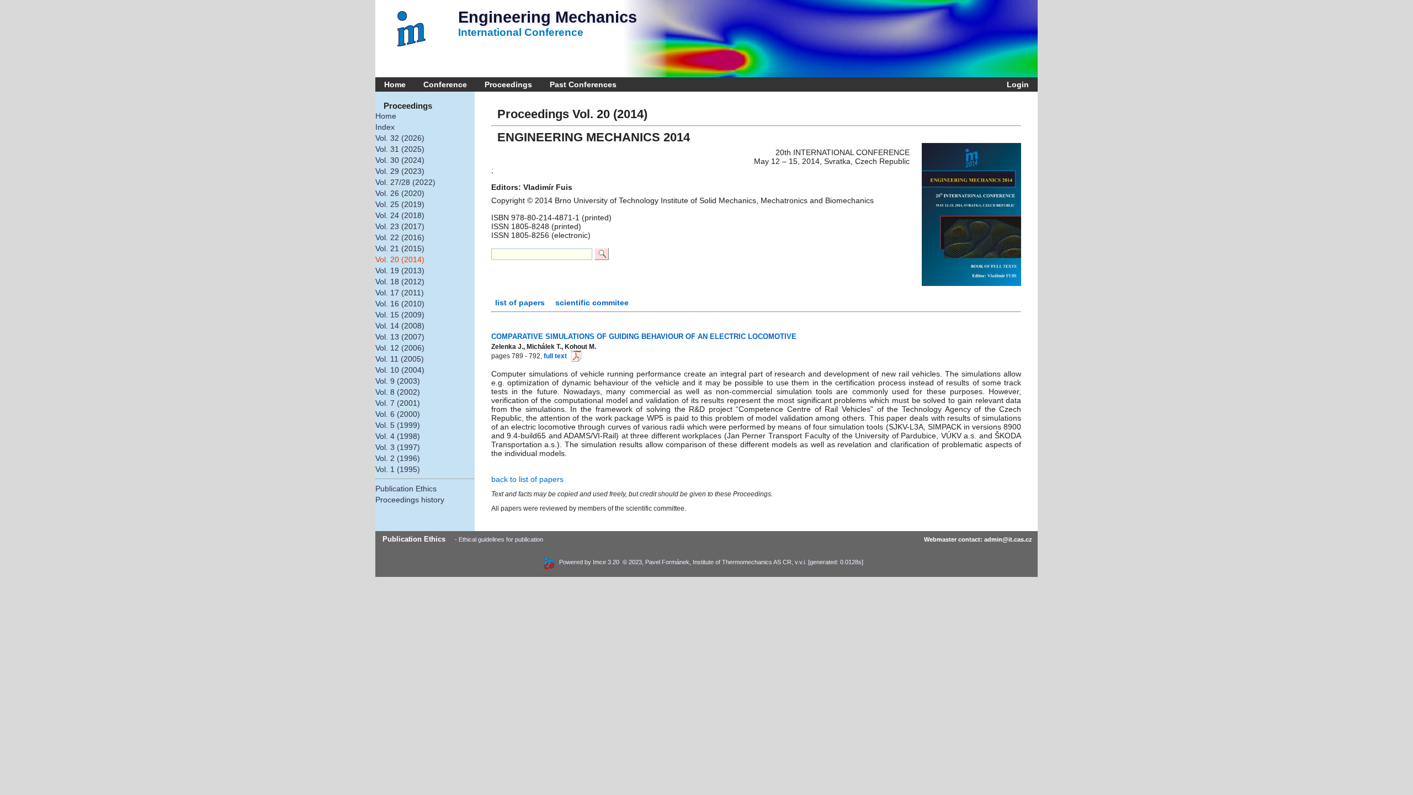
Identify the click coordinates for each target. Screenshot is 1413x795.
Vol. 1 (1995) (397, 469)
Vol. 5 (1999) (397, 425)
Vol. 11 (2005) (399, 358)
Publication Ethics (406, 488)
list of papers (521, 302)
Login (1015, 84)
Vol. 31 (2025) (399, 149)
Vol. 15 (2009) (399, 314)
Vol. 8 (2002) (397, 392)
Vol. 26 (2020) (399, 193)
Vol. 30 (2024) (399, 160)
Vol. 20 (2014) (399, 259)
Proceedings (508, 84)
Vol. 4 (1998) (397, 436)
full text (555, 356)
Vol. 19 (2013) (399, 270)
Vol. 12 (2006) (399, 347)
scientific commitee (592, 302)
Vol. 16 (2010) (399, 303)
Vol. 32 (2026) (399, 138)
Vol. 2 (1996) (397, 458)
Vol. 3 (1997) (397, 447)
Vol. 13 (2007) (399, 336)
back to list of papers (527, 479)
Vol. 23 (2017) (399, 226)
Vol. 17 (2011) (399, 292)
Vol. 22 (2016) (399, 237)
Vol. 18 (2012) (399, 281)
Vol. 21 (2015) (399, 248)
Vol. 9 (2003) (397, 381)
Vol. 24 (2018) (399, 215)
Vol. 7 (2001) (397, 403)
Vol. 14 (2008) (399, 325)
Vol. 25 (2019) (399, 204)
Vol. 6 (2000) (397, 414)
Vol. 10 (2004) (399, 369)
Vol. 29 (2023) (399, 171)
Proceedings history (409, 499)
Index (385, 127)
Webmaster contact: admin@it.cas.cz (978, 539)
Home (395, 84)
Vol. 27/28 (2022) (405, 182)
